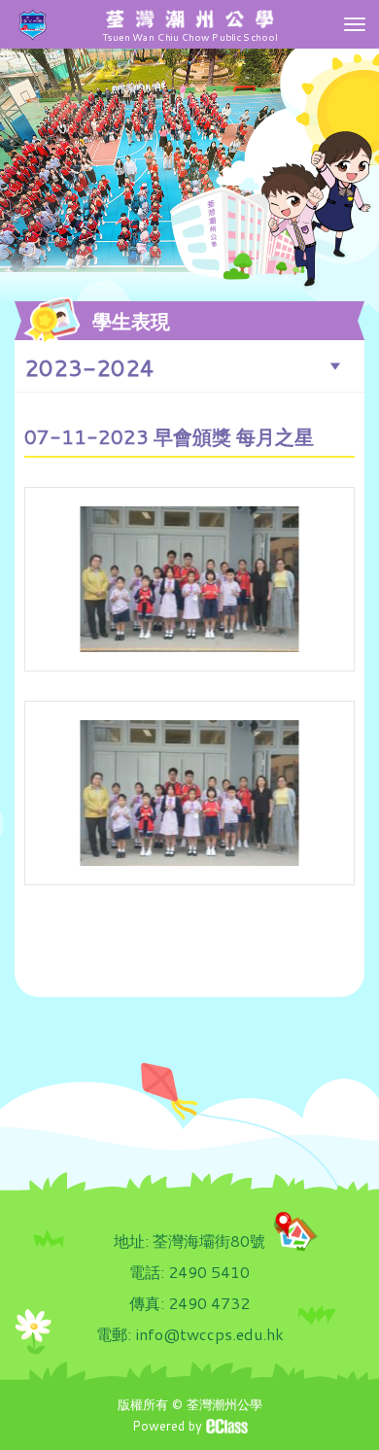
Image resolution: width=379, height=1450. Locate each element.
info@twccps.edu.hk (209, 1334)
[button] (189, 366)
